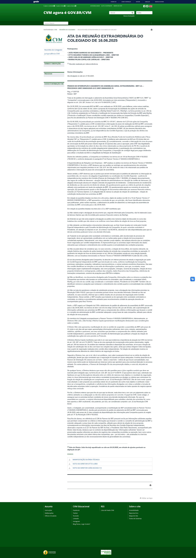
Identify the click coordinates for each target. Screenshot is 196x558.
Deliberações (49, 513)
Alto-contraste (106, 6)
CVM (55, 29)
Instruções (48, 510)
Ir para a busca (71, 6)
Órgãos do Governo (159, 1)
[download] (69, 460)
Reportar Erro (133, 513)
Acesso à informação (126, 1)
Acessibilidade (95, 6)
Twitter (75, 513)
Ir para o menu (60, 6)
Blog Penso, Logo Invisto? (81, 524)
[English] (150, 6)
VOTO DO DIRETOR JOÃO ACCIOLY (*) (87, 468)
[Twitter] (147, 6)
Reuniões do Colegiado (67, 29)
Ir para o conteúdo (49, 6)
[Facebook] (144, 6)
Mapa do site (118, 6)
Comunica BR (113, 1)
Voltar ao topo (146, 498)
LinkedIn (76, 519)
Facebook (76, 510)
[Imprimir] (151, 30)
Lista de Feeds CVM (107, 510)
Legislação (147, 1)
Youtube (76, 516)
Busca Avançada (129, 16)
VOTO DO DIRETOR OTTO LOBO (85, 464)
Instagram (76, 521)
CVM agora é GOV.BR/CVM (67, 12)
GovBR (36, 2)
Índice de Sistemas (135, 519)
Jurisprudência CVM (52, 54)
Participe (138, 1)
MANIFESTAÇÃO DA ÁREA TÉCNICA (86, 459)
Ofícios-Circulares (50, 516)
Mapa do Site (133, 516)
